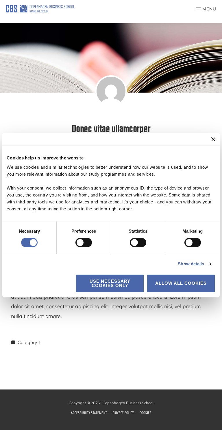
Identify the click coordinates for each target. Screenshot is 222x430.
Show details (191, 263)
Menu (209, 9)
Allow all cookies (181, 283)
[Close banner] (213, 139)
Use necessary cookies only (110, 283)
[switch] (83, 242)
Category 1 (29, 342)
